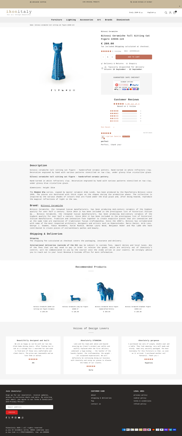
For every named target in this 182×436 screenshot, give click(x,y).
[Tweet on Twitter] (55, 90)
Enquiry (132, 64)
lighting (71, 20)
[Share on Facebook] (51, 90)
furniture (56, 20)
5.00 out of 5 (132, 104)
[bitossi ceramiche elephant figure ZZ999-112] (138, 290)
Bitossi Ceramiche (109, 31)
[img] (106, 133)
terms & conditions (142, 401)
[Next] (154, 295)
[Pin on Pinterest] (59, 90)
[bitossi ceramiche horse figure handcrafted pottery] (107, 290)
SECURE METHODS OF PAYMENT (142, 2)
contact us (96, 404)
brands (108, 20)
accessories (86, 20)
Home (31, 25)
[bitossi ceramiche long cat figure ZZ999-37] (75, 290)
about (93, 395)
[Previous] (27, 295)
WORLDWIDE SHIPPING (38, 2)
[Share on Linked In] (63, 90)
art (99, 20)
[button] (136, 12)
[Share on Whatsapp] (70, 90)
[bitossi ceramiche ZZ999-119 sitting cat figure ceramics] (44, 290)
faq (92, 401)
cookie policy (140, 398)
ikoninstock (123, 20)
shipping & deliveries (101, 398)
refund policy (140, 404)
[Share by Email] (74, 90)
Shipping (119, 47)
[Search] (166, 12)
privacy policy (140, 395)
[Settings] (170, 12)
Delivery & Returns (113, 64)
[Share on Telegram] (66, 90)
